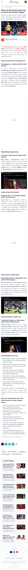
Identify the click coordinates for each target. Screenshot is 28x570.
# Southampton (22, 451)
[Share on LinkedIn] (13, 444)
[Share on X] (2, 444)
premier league (8, 6)
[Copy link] (16, 444)
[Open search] (25, 2)
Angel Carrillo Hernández (11, 39)
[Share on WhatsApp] (9, 444)
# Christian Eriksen (12, 451)
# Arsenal (4, 451)
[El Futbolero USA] (14, 2)
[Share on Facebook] (6, 444)
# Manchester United (16, 454)
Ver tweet (14, 120)
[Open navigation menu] (2, 2)
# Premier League (6, 454)
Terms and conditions (10, 558)
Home (2, 6)
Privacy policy (20, 558)
